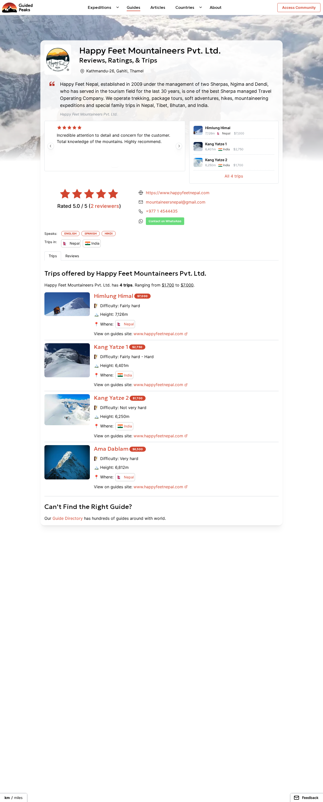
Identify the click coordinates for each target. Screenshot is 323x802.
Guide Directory (67, 518)
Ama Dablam (111, 448)
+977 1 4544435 (162, 211)
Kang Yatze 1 (111, 346)
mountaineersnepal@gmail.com (175, 202)
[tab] (52, 255)
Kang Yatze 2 (111, 397)
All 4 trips (234, 176)
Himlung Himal (113, 296)
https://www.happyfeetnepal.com (177, 192)
